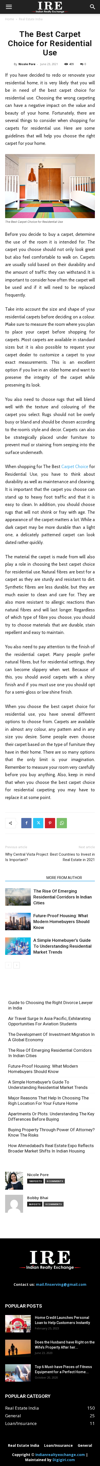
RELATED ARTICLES (24, 878)
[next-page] (16, 965)
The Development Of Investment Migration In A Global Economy (51, 1037)
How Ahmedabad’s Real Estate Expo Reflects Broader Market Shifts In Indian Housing (51, 1148)
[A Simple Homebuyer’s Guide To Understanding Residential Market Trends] (18, 946)
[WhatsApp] (62, 823)
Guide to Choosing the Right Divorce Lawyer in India (50, 1005)
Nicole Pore (26, 64)
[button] (9, 7)
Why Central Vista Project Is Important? (26, 857)
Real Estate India (31, 19)
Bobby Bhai (37, 1197)
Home (9, 19)
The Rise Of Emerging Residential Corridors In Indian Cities (62, 896)
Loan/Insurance (58, 1445)
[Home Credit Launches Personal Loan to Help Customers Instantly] (18, 1324)
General (85, 1445)
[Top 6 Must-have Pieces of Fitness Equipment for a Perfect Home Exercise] (18, 1373)
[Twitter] (38, 823)
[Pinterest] (50, 823)
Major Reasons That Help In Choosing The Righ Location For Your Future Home (48, 1100)
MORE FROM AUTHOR (64, 878)
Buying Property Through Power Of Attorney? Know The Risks (51, 1132)
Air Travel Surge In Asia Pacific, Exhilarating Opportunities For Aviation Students (49, 1021)
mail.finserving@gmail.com (61, 1284)
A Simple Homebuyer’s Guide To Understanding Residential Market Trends (62, 946)
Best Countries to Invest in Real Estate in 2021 (72, 857)
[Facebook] (26, 823)
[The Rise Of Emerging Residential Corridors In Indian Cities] (18, 897)
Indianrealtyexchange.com (60, 1454)
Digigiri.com (64, 1459)
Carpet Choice (74, 466)
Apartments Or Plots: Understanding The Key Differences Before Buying (51, 1116)
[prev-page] (8, 965)
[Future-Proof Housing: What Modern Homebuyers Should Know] (18, 922)
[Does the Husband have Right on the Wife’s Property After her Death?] (18, 1348)
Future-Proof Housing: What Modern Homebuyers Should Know (61, 921)
